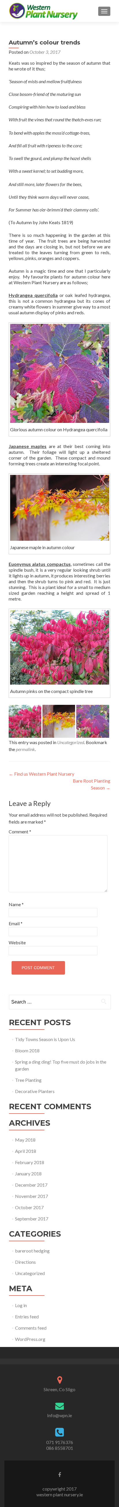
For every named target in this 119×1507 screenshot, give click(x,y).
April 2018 (25, 1151)
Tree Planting (28, 1080)
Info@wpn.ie (59, 1415)
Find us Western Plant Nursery (41, 773)
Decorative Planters (35, 1091)
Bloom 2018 (27, 1050)
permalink (25, 749)
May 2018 (25, 1139)
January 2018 (28, 1173)
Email (16, 923)
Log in (21, 1305)
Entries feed (27, 1316)
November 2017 (31, 1196)
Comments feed (31, 1328)
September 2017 (31, 1218)
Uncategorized (70, 742)
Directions (25, 1262)
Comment (20, 831)
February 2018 (29, 1162)
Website (17, 942)
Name (16, 904)
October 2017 (29, 1207)
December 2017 (31, 1185)
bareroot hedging (32, 1250)
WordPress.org (30, 1339)
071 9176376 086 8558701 (59, 1445)
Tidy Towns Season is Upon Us (45, 1039)
